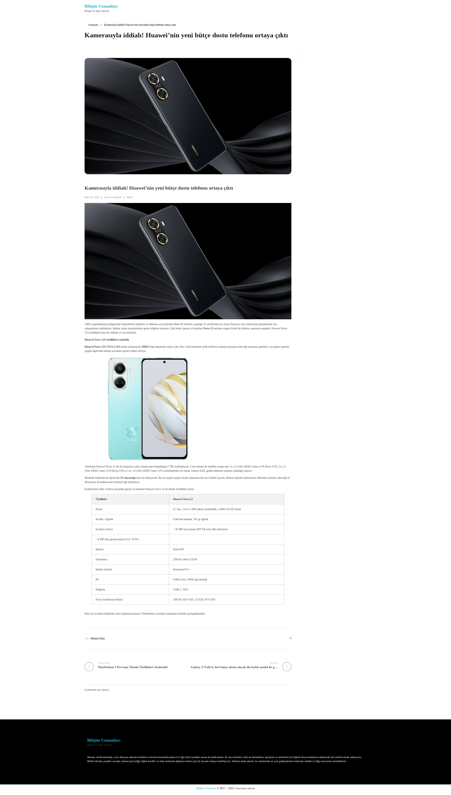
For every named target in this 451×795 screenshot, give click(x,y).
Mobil (129, 197)
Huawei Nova (98, 638)
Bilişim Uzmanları (101, 6)
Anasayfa (93, 24)
